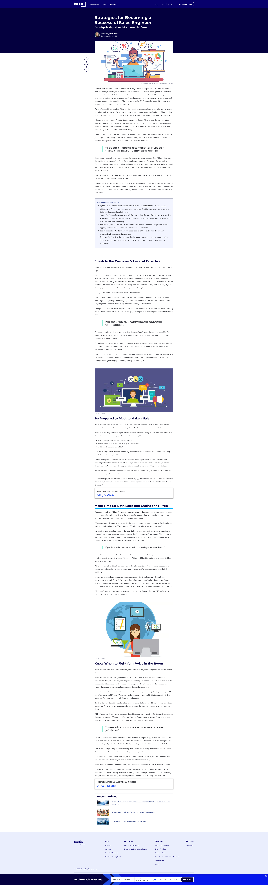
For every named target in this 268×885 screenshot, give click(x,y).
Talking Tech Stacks (105, 495)
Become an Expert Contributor (135, 849)
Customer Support (162, 845)
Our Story (108, 845)
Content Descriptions (113, 857)
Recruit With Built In (131, 845)
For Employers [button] (185, 4)
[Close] (266, 876)
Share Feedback (161, 849)
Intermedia (127, 158)
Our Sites (189, 845)
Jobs (104, 4)
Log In (170, 4)
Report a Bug (160, 853)
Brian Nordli (113, 33)
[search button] (156, 4)
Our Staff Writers (111, 853)
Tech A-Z (158, 864)
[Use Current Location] (155, 879)
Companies (94, 4)
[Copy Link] (86, 64)
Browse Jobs (159, 861)
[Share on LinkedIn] (86, 69)
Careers (108, 849)
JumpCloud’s (135, 134)
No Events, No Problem (107, 785)
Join (163, 4)
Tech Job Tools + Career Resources (167, 857)
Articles (113, 4)
